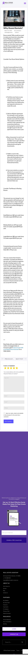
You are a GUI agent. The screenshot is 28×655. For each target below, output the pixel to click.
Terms (17, 650)
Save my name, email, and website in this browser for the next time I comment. (13, 415)
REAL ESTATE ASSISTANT (10, 572)
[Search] (22, 642)
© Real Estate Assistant (9, 650)
